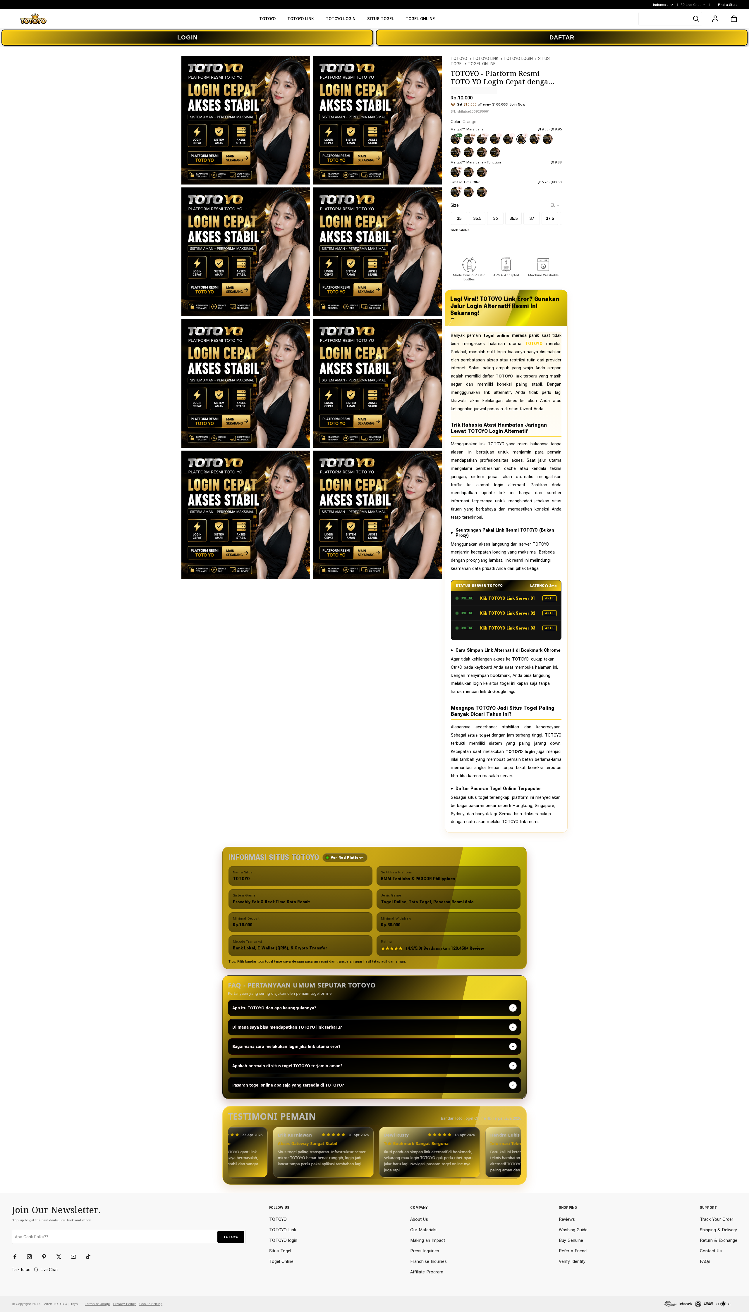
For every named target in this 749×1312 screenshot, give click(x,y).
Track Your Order (716, 1219)
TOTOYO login (283, 1240)
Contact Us (711, 1251)
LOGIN (187, 37)
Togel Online (281, 1261)
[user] (715, 18)
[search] (670, 19)
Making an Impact (427, 1240)
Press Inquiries (424, 1251)
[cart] (733, 18)
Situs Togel (280, 1251)
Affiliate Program (426, 1272)
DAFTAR (561, 37)
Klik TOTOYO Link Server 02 (507, 613)
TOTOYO (459, 58)
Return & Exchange (718, 1240)
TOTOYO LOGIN (518, 58)
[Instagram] (32, 1257)
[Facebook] (17, 1257)
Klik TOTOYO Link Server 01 (507, 598)
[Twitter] (61, 1257)
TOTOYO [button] (230, 1237)
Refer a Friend (573, 1251)
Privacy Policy (124, 1304)
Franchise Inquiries (428, 1261)
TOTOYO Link (282, 1229)
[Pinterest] (47, 1257)
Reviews (567, 1219)
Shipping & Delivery (718, 1229)
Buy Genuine (571, 1240)
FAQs (705, 1261)
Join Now (517, 104)
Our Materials (423, 1229)
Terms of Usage (97, 1304)
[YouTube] (76, 1257)
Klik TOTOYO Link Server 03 (507, 628)
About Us (419, 1219)
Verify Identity (572, 1261)
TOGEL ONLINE (482, 63)
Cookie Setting (150, 1304)
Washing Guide (573, 1229)
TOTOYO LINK (485, 58)
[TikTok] (91, 1257)
